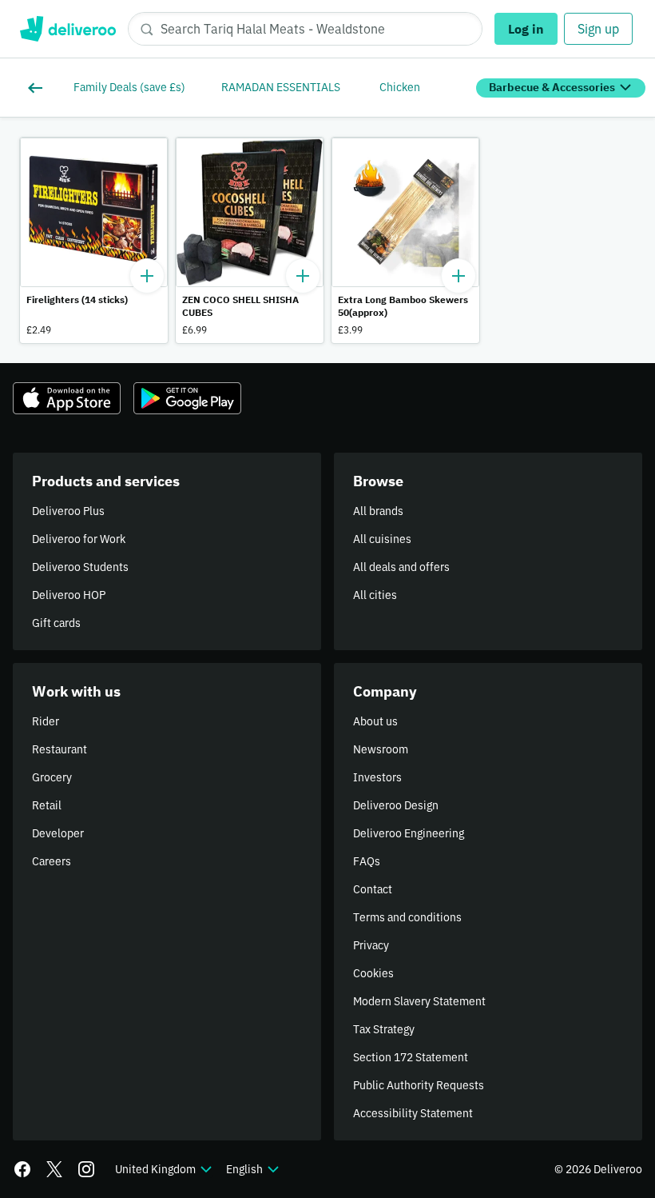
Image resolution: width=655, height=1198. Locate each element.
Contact (372, 889)
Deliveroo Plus (68, 511)
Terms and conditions (407, 917)
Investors (377, 777)
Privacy (371, 945)
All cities (375, 595)
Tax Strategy (384, 1029)
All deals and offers (401, 567)
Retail (47, 805)
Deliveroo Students (80, 567)
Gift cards (56, 623)
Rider (45, 721)
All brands (378, 511)
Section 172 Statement (410, 1057)
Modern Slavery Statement (419, 1001)
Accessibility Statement (413, 1113)
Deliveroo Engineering (408, 833)
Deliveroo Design (396, 805)
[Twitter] (54, 1169)
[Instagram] (86, 1169)
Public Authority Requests (418, 1085)
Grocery (52, 777)
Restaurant (59, 749)
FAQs (366, 861)
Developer (58, 833)
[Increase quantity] (147, 276)
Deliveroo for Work (78, 539)
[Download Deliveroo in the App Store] (67, 398)
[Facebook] (22, 1169)
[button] (94, 240)
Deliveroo (67, 29)
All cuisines (382, 539)
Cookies (373, 973)
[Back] (38, 88)
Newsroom (380, 749)
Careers (51, 861)
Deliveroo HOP (68, 595)
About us (375, 721)
